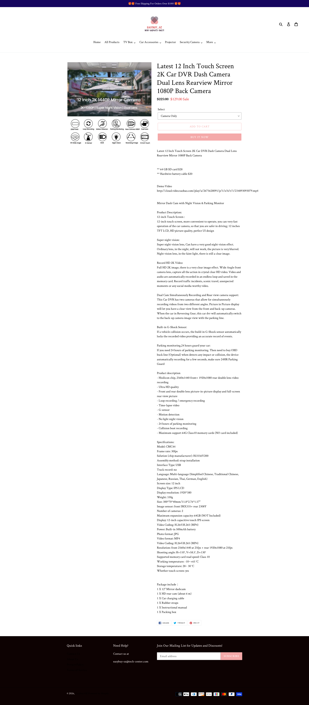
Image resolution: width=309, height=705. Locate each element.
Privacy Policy (75, 664)
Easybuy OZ (81, 693)
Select (161, 109)
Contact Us (73, 654)
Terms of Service (77, 670)
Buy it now (200, 137)
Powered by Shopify (98, 693)
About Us (72, 659)
